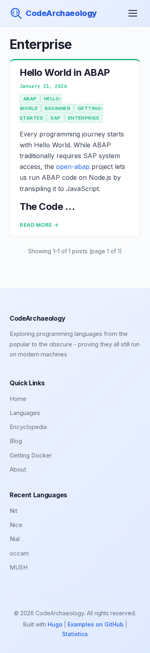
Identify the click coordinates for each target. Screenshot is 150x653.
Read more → (39, 225)
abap (30, 99)
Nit (13, 511)
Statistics (75, 634)
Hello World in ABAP (65, 72)
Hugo (55, 624)
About (18, 469)
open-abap (73, 167)
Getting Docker (31, 455)
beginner (57, 108)
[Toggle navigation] (132, 13)
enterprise (84, 118)
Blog (16, 441)
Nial (15, 539)
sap (55, 118)
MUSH (19, 567)
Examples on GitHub (96, 624)
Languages (25, 413)
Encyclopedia (28, 427)
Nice (16, 525)
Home (18, 399)
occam (19, 553)
